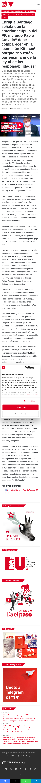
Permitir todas (20, 407)
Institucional (6, 14)
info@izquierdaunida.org (23, 756)
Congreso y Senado (17, 11)
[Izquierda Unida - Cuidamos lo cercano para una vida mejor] (7, 4)
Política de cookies (14, 753)
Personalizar (19, 414)
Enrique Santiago (30, 11)
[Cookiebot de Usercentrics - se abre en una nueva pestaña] (25, 367)
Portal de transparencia (28, 753)
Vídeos (5, 17)
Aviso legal (4, 753)
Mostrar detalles (29, 401)
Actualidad (6, 11)
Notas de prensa (17, 14)
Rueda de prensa (29, 14)
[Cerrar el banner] (38, 367)
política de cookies (32, 394)
